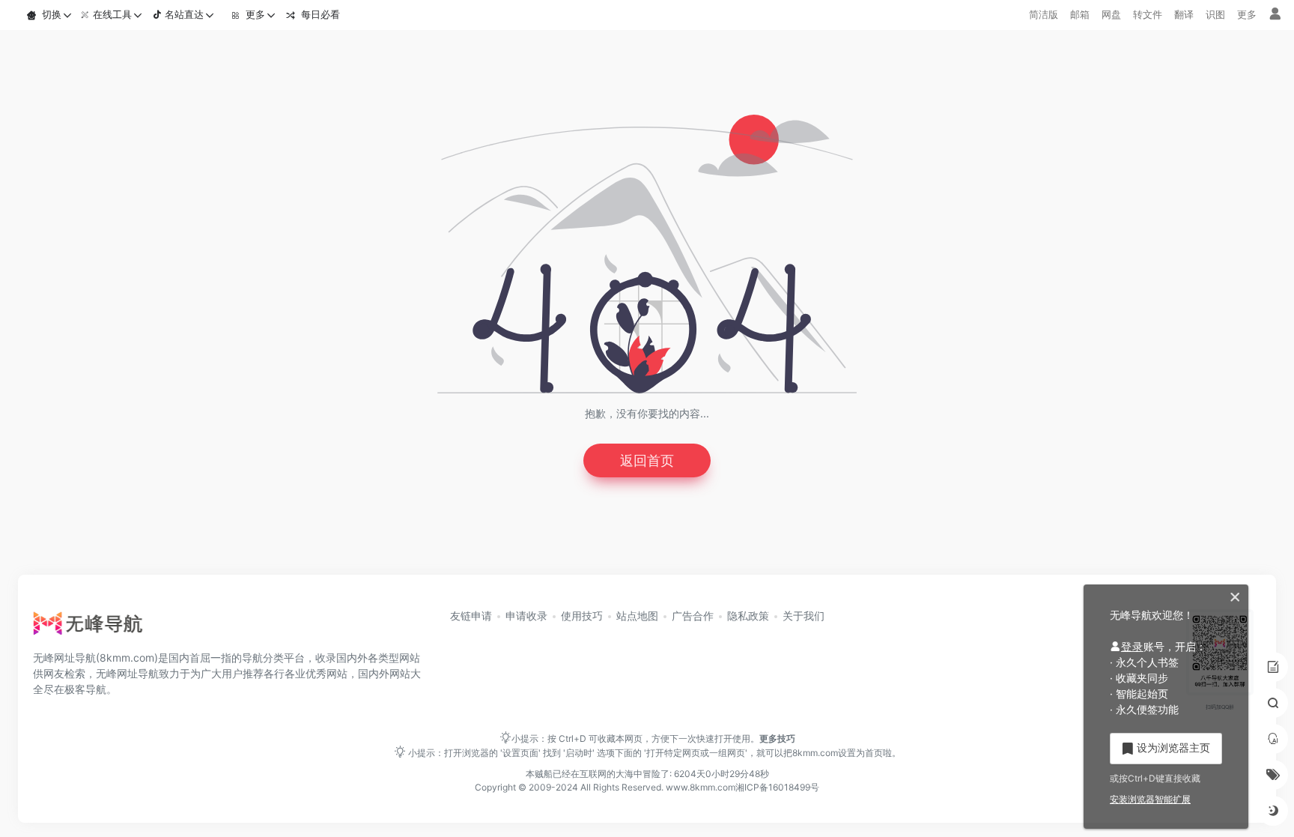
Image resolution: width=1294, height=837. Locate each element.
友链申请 (471, 615)
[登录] (1275, 14)
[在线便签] (1273, 667)
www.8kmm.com (699, 787)
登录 (1132, 646)
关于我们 (803, 615)
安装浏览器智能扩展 (1150, 799)
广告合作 (693, 615)
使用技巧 (582, 615)
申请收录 (526, 615)
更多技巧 (777, 738)
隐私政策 (748, 615)
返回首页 (647, 460)
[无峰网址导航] (92, 627)
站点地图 (637, 615)
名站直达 (184, 14)
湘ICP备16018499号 (777, 787)
